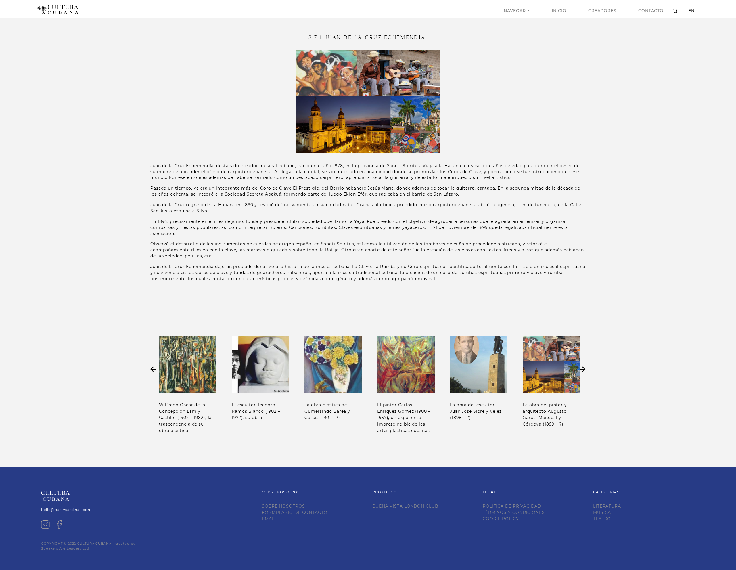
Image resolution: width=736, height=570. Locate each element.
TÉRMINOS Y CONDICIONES (514, 512)
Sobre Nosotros (283, 506)
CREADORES (602, 10)
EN (691, 10)
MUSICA (602, 512)
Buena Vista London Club (405, 506)
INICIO (559, 10)
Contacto (651, 10)
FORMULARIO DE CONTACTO (294, 512)
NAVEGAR (515, 10)
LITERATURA (607, 506)
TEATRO (602, 519)
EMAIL (269, 519)
